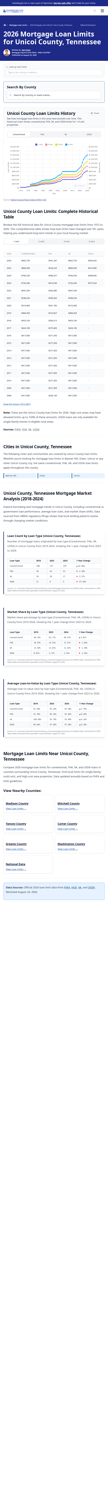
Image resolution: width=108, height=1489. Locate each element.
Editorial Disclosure (88, 25)
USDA (89, 134)
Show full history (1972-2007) (17, 404)
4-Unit (92, 241)
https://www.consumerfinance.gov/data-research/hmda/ (29, 590)
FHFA (18, 429)
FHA (42, 134)
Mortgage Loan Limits (18, 25)
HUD (44, 200)
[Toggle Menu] (102, 10)
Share (96, 113)
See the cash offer (62, 3)
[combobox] (54, 72)
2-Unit (41, 241)
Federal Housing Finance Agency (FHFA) (26, 200)
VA (66, 134)
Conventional (19, 134)
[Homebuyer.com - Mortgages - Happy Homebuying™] (13, 11)
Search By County (21, 87)
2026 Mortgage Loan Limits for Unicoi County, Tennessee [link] (51, 25)
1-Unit (16, 241)
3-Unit (66, 241)
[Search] (95, 10)
